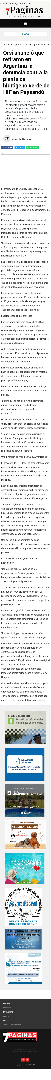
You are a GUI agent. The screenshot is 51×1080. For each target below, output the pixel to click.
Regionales (22, 44)
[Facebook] (27, 1060)
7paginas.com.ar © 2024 (25, 1065)
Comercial (7, 1016)
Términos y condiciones (12, 1025)
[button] (25, 23)
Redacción (7, 1008)
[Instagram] (23, 1060)
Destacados (9, 44)
